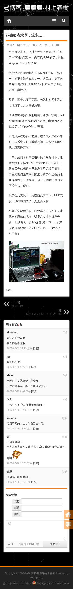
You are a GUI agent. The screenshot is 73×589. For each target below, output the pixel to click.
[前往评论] (68, 524)
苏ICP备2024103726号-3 (17, 583)
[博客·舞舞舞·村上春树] (36, 8)
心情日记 (25, 45)
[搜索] (63, 21)
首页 (9, 21)
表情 (10, 544)
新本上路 (17, 306)
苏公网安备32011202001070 (53, 583)
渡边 (12, 45)
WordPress (36, 578)
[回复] (36, 348)
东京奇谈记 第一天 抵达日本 (43, 314)
